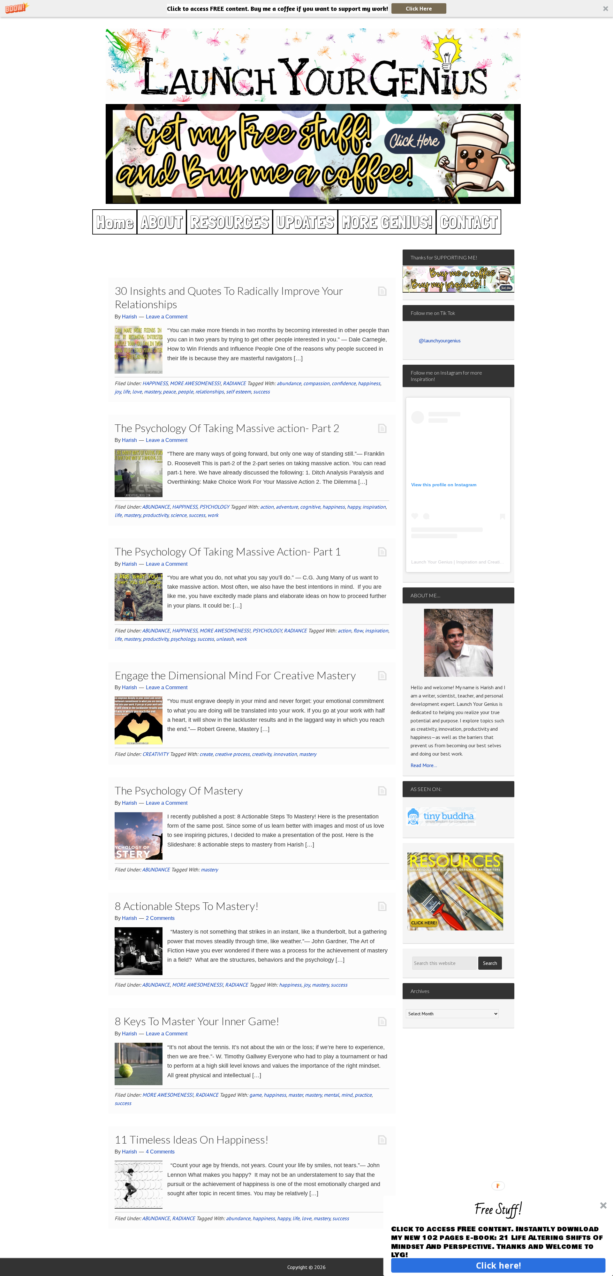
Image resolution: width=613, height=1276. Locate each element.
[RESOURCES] (455, 891)
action (267, 507)
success (261, 391)
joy (118, 391)
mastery (152, 391)
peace (169, 391)
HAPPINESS (155, 383)
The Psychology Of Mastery (179, 790)
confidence (344, 383)
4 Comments (160, 1151)
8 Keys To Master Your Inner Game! (197, 1020)
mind (346, 1095)
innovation (285, 754)
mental (331, 1095)
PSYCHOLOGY (214, 507)
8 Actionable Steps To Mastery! (187, 905)
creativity (261, 754)
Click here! (498, 1265)
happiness (369, 383)
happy (353, 507)
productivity (155, 515)
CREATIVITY (155, 754)
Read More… (424, 765)
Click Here (419, 8)
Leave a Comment (166, 316)
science (178, 515)
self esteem (238, 391)
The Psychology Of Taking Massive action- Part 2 (227, 427)
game (255, 1095)
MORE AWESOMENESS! (195, 383)
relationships (209, 391)
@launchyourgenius (440, 340)
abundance (289, 383)
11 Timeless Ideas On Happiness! (192, 1139)
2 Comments (160, 918)
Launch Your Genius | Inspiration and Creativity (458, 561)
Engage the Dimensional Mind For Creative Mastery (235, 675)
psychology (182, 639)
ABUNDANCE (156, 507)
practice (363, 1095)
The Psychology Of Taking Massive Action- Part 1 (228, 551)
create (206, 754)
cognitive (310, 507)
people (185, 391)
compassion (316, 383)
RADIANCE (234, 383)
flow (358, 630)
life (126, 391)
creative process (232, 754)
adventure (287, 507)
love (137, 391)
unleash (225, 639)
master (295, 1095)
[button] (306, 8)
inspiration (374, 507)
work (213, 515)
